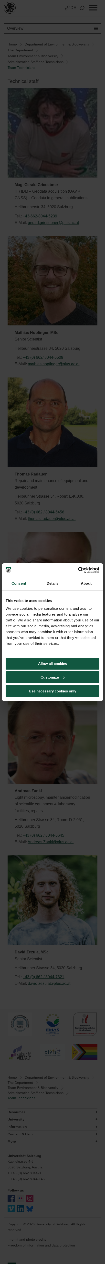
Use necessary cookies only (52, 691)
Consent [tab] (18, 583)
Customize (50, 677)
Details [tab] (53, 583)
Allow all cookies (52, 664)
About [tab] (86, 583)
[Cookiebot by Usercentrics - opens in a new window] (78, 570)
